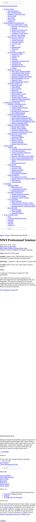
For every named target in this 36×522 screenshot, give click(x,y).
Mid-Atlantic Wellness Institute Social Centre (13, 248)
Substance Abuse (17, 80)
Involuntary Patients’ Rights (20, 130)
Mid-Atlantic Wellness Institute (21, 71)
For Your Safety (16, 109)
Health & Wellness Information (21, 99)
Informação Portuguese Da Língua (22, 132)
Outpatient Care (16, 63)
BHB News (3, 482)
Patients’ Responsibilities (19, 128)
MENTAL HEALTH (14, 69)
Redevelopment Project (19, 163)
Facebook (11, 220)
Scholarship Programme (19, 196)
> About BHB (4, 451)
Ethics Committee (17, 92)
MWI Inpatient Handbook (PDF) (21, 118)
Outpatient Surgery (17, 64)
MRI (13, 45)
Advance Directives (18, 142)
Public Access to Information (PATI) (23, 158)
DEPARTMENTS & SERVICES (14, 23)
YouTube (10, 223)
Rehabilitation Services (18, 66)
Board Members (16, 166)
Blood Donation (16, 210)
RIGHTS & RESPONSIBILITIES (18, 125)
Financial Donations (18, 213)
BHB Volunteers (17, 201)
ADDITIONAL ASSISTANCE (17, 133)
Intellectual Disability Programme (22, 76)
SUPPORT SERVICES (15, 83)
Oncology (15, 59)
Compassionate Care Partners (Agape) (23, 204)
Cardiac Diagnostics (18, 40)
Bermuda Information (18, 191)
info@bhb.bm (4, 463)
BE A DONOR (12, 208)
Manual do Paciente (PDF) (20, 123)
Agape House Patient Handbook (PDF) (23, 121)
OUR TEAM (12, 165)
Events (7, 235)
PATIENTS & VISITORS (12, 102)
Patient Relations (17, 89)
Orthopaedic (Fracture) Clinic (20, 61)
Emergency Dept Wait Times (16, 14)
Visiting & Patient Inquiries (20, 108)
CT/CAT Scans (16, 44)
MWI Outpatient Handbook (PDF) (22, 120)
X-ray (13, 50)
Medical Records (17, 85)
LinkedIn (10, 222)
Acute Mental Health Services (21, 73)
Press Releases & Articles (19, 177)
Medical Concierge (17, 95)
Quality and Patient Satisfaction (21, 152)
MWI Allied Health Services (20, 82)
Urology (14, 68)
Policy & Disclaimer (16, 497)
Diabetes (14, 57)
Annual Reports (16, 182)
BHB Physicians (17, 171)
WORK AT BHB (13, 185)
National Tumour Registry (19, 97)
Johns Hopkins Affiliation (19, 173)
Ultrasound (15, 49)
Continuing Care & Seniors (20, 33)
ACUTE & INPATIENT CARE (17, 25)
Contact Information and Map (9, 464)
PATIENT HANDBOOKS (16, 114)
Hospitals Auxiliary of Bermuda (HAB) (24, 206)
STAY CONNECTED (11, 215)
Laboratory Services (18, 38)
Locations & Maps (17, 106)
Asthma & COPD (17, 54)
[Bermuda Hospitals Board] (8, 6)
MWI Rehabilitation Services (20, 78)
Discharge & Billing (18, 137)
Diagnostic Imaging (17, 42)
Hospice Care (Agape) (18, 35)
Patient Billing (16, 87)
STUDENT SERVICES (15, 192)
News (9, 216)
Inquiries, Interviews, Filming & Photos (23, 178)
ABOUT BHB (8, 146)
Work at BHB (12, 16)
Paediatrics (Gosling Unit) (19, 30)
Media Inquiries (5, 484)
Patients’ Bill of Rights (18, 127)
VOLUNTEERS (13, 199)
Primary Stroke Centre (18, 31)
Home (2, 235)
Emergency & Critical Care (20, 26)
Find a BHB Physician (14, 12)
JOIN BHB (7, 184)
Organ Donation (16, 211)
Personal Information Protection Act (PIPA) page (15, 514)
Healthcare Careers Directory (20, 197)
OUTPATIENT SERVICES (16, 52)
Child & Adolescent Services (20, 75)
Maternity (14, 28)
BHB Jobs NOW (17, 187)
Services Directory (13, 11)
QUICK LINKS (9, 9)
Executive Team (16, 168)
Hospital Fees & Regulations (20, 111)
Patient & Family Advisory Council (22, 203)
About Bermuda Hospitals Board (21, 149)
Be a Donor (11, 18)
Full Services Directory (19, 101)
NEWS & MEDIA (13, 175)
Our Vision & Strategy (18, 151)
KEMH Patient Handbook (19, 116)
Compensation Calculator (19, 189)
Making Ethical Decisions (19, 144)
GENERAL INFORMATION (17, 104)
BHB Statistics (16, 180)
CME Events (12, 19)
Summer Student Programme (20, 194)
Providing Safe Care (18, 154)
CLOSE (3, 521)
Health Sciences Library (19, 94)
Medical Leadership (18, 170)
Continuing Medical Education (17, 218)
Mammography (16, 47)
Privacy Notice (4, 486)
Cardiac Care (15, 56)
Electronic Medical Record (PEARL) (23, 156)
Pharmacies (15, 90)
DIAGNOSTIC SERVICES (16, 37)
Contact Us (11, 21)
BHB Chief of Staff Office (8, 246)
